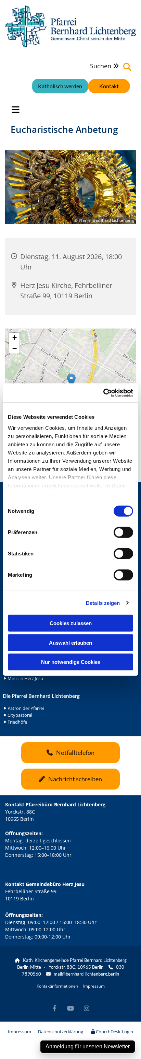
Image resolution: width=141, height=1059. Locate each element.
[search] (127, 67)
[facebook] (55, 1008)
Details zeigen (103, 603)
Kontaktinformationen (57, 986)
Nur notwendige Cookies (70, 662)
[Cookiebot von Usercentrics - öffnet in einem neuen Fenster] (103, 392)
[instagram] (87, 1008)
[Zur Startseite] (70, 26)
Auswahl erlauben (70, 642)
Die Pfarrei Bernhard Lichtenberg (41, 696)
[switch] (123, 532)
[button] (109, 86)
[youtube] (71, 1008)
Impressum (94, 986)
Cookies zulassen (71, 623)
